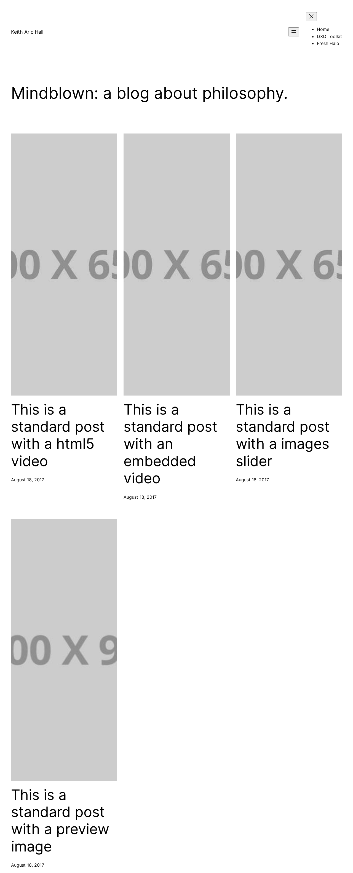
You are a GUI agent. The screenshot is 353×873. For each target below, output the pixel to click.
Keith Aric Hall (27, 32)
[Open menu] (293, 31)
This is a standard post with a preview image (60, 820)
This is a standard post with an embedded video (170, 444)
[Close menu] (311, 16)
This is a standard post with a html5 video (58, 435)
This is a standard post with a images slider (283, 435)
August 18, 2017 (27, 479)
